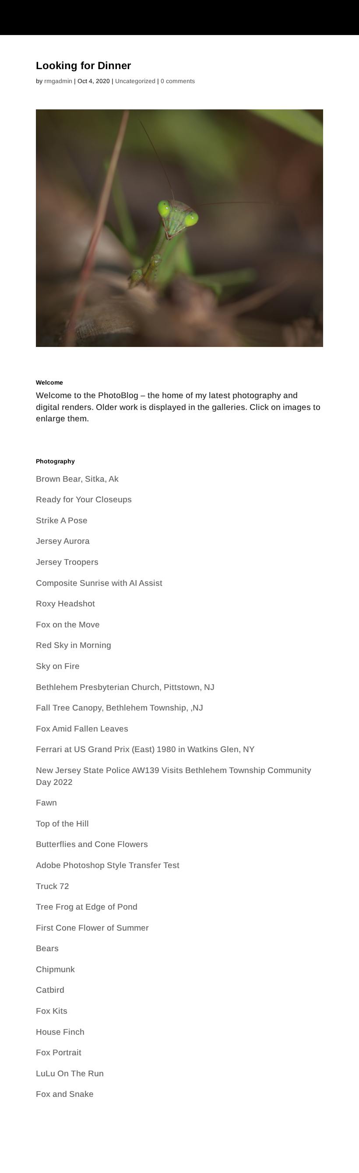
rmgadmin (58, 80)
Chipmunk (55, 969)
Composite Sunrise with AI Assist (99, 583)
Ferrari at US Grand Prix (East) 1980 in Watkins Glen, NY (145, 749)
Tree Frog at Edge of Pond (86, 906)
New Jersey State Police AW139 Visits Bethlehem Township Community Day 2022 (173, 776)
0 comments (178, 80)
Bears (47, 948)
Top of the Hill (62, 823)
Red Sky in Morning (73, 645)
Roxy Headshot (65, 603)
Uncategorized (135, 80)
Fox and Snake (65, 1094)
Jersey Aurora (63, 541)
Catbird (50, 989)
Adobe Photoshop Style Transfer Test (108, 865)
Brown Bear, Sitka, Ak (77, 478)
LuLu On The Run (70, 1073)
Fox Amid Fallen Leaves (82, 728)
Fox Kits (51, 1010)
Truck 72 (52, 886)
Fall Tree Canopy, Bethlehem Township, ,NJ (119, 707)
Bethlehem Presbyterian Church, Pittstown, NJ (125, 687)
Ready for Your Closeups (84, 499)
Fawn (46, 802)
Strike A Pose (62, 520)
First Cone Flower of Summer (92, 927)
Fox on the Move (68, 624)
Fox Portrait (58, 1052)
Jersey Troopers (67, 562)
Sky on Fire (58, 666)
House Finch (60, 1031)
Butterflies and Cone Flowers (92, 844)
